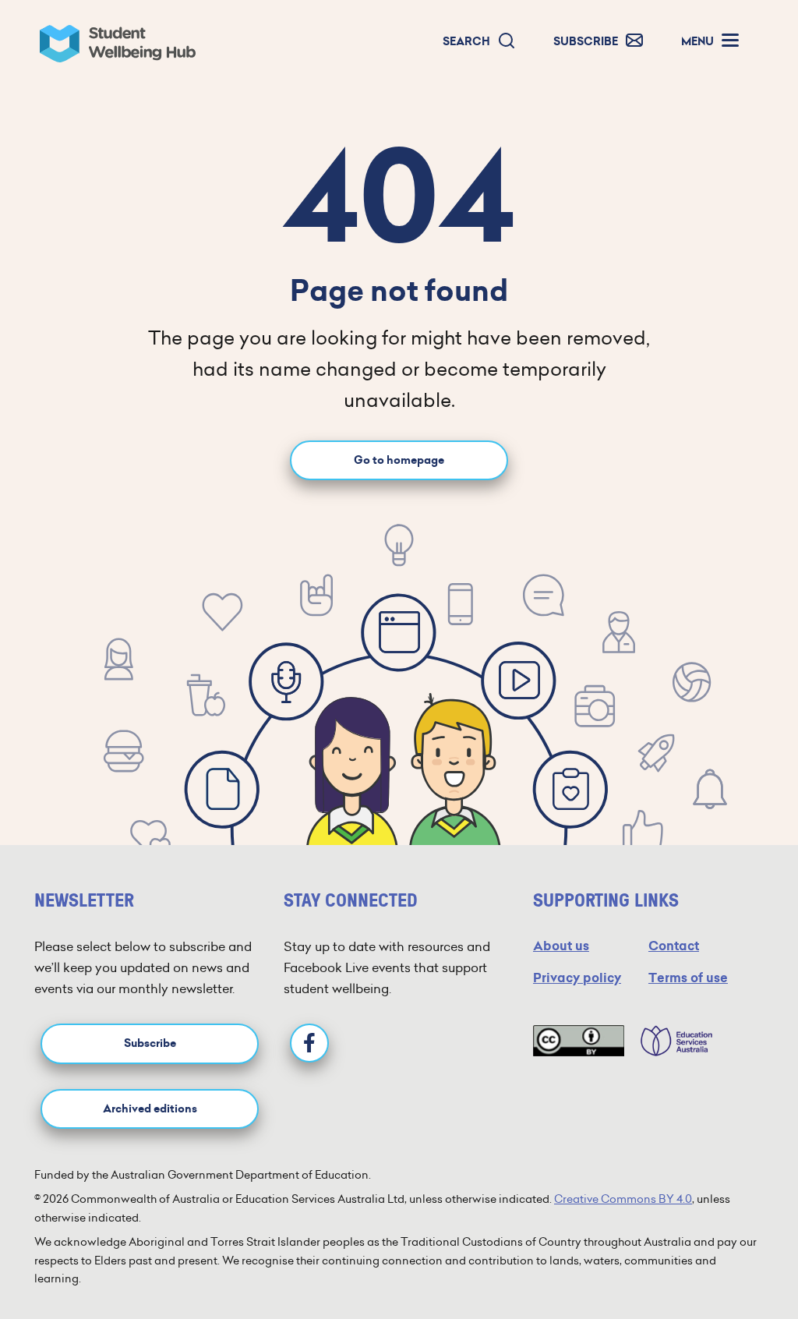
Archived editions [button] (150, 1109)
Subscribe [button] (150, 1043)
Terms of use (688, 978)
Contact (673, 946)
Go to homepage (399, 460)
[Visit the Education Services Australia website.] (668, 1040)
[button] (479, 42)
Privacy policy (577, 978)
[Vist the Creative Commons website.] (578, 1040)
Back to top (739, 1260)
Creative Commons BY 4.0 (623, 1199)
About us (561, 946)
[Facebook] (309, 1043)
